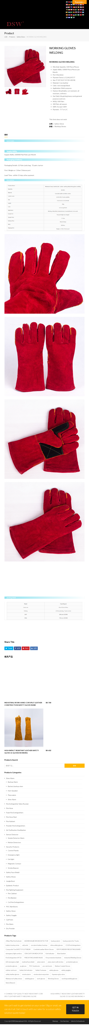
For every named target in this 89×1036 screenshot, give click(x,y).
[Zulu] (74, 17)
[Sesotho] (69, 12)
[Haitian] (76, 5)
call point (25, 945)
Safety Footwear (40, 970)
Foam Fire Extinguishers (14, 813)
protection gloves (72, 962)
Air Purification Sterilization (16, 830)
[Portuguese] (74, 10)
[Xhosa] (67, 17)
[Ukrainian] (74, 15)
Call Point (9, 920)
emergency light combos (14, 953)
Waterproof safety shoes (14, 979)
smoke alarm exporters (41, 974)
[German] (69, 5)
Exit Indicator (50, 953)
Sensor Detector (12, 834)
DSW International (17, 1021)
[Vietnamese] (81, 15)
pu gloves (23, 966)
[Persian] (69, 10)
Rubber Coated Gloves (62, 966)
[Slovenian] (78, 12)
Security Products (12, 847)
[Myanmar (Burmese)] (78, 7)
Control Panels (13, 850)
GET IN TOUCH (75, 1009)
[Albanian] (69, 2)
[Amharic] (71, 2)
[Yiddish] (69, 17)
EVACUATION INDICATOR (34, 953)
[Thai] (69, 15)
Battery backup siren (15, 786)
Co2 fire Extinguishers (16, 902)
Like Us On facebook (78, 1021)
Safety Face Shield (12, 872)
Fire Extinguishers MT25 (13, 958)
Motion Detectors (14, 842)
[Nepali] (81, 7)
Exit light (11, 859)
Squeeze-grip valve (58, 974)
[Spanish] (67, 15)
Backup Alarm (13, 782)
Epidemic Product (12, 885)
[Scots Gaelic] (83, 12)
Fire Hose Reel (11, 817)
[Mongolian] (76, 7)
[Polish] (71, 10)
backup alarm (55, 941)
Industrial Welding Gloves (72, 958)
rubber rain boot (11, 970)
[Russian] (81, 10)
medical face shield (28, 962)
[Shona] (67, 12)
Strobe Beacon (13, 868)
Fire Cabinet (12, 893)
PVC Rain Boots (12, 907)
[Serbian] (83, 10)
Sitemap (55, 1021)
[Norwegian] (83, 7)
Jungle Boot (10, 881)
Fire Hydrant (10, 821)
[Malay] (67, 7)
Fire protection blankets (53, 958)
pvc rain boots (47, 966)
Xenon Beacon (10, 983)
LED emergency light (12, 962)
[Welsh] (83, 15)
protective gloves (11, 966)
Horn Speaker (13, 791)
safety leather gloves (12, 974)
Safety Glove (59, 124)
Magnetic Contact (14, 864)
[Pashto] (67, 10)
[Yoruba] (71, 17)
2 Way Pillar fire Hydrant (13, 941)
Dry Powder (10, 928)
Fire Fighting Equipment (14, 890)
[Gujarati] (74, 5)
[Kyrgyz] (83, 5)
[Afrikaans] (67, 2)
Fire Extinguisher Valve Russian (17, 804)
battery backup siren (12, 945)
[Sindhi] (71, 12)
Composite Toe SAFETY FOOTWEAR (18, 949)
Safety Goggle (11, 915)
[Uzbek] (78, 15)
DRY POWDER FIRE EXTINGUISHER (68, 949)
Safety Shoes (11, 877)
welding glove (29, 979)
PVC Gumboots (34, 966)
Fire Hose (9, 808)
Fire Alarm (9, 924)
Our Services (64, 1021)
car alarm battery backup (39, 945)
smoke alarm (26, 974)
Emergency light (14, 855)
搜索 (74, 766)
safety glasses (53, 970)
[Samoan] (81, 12)
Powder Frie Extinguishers (15, 826)
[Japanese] (81, 5)
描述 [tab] (6, 135)
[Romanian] (78, 10)
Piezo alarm (12, 795)
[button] (83, 24)
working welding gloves (69, 979)
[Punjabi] (76, 10)
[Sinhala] (74, 12)
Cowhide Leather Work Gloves (43, 949)
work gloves (41, 979)
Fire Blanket (12, 898)
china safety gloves (56, 945)
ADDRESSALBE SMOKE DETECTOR (36, 941)
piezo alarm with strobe (55, 962)
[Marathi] (74, 7)
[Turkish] (71, 15)
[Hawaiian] (78, 5)
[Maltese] (69, 7)
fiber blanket (61, 953)
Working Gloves (60, 126)
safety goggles (66, 970)
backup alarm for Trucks (71, 941)
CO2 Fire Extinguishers (73, 945)
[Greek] (71, 5)
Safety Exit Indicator (26, 970)
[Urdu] (76, 15)
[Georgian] (67, 5)
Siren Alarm (10, 778)
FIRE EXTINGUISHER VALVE (33, 958)
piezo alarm (41, 962)
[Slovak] (76, 12)
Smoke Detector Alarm (16, 838)
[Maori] (71, 7)
